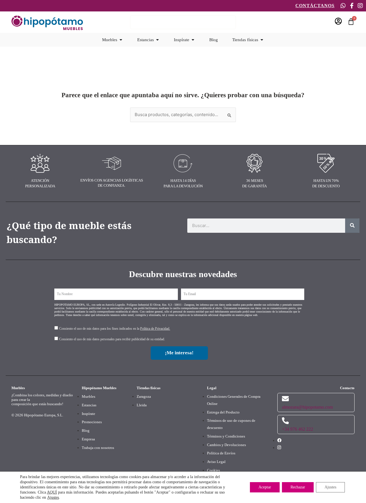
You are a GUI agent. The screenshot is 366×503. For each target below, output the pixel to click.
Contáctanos (315, 5)
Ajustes (53, 497)
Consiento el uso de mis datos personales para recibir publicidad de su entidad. (112, 339)
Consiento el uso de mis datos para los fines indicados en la (114, 329)
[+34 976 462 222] (285, 420)
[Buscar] (352, 225)
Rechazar (298, 487)
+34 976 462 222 (297, 429)
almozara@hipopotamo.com (307, 407)
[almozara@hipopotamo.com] (285, 398)
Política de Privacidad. (155, 329)
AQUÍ (52, 492)
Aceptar (264, 487)
